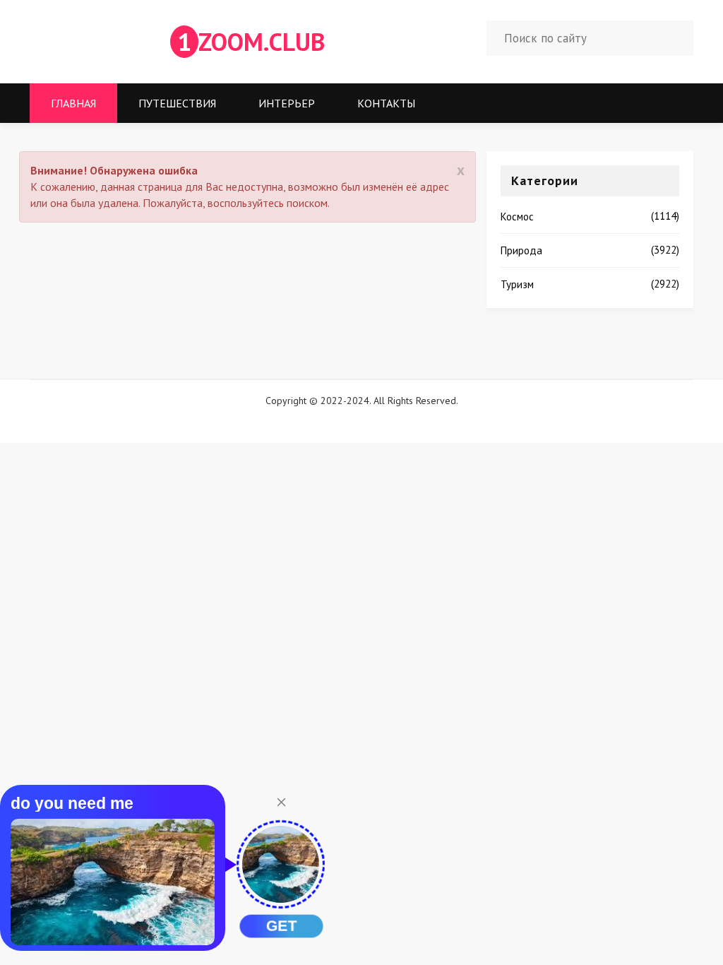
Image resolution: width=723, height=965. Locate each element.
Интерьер (286, 103)
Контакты (386, 103)
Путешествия (177, 103)
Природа (521, 250)
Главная (73, 103)
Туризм (517, 284)
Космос (517, 216)
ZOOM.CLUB (251, 41)
